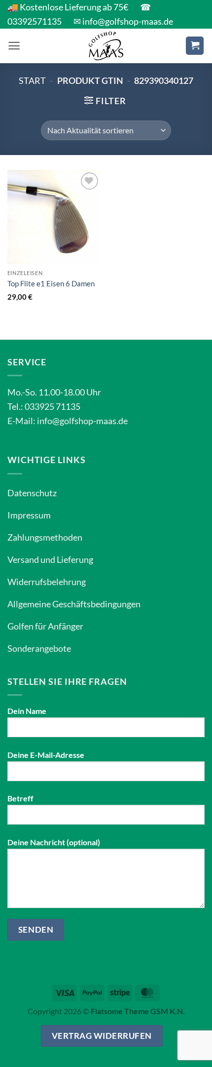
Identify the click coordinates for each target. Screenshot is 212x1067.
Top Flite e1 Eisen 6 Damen (51, 283)
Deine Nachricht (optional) (53, 842)
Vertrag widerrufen (102, 1035)
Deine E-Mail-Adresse (45, 754)
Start (32, 80)
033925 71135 (52, 406)
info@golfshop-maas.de (82, 420)
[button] (14, 46)
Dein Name (26, 710)
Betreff (20, 798)
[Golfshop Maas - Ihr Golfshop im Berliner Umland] (106, 46)
